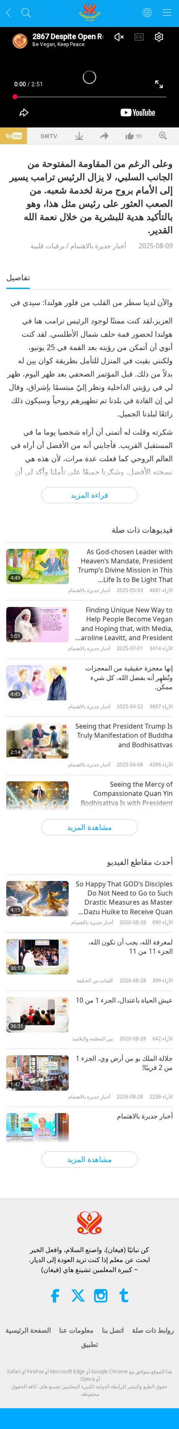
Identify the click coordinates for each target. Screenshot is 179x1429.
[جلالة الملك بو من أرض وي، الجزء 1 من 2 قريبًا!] (37, 1073)
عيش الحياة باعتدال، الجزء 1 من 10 (124, 1000)
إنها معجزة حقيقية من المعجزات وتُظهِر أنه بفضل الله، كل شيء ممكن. (129, 677)
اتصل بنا (113, 1330)
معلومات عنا (76, 1330)
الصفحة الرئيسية (28, 1330)
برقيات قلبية (47, 245)
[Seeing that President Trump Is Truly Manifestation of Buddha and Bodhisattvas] (37, 741)
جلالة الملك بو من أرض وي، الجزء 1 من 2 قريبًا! (124, 1063)
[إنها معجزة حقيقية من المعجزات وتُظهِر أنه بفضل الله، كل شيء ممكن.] (37, 682)
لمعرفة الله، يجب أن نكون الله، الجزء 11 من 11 (130, 946)
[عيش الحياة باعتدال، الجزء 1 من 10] (37, 1015)
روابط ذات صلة (153, 1330)
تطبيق (89, 1344)
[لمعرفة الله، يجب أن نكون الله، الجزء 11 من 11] (37, 956)
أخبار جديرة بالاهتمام (98, 245)
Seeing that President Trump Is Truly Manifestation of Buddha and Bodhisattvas (124, 735)
